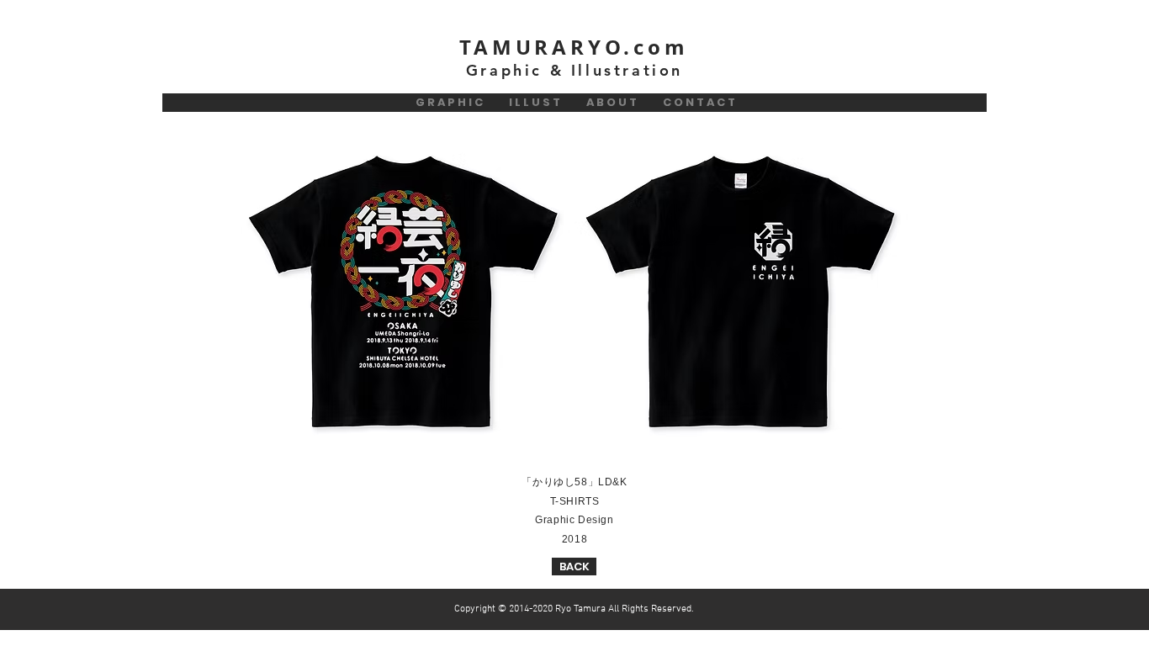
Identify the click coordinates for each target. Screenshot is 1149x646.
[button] (405, 294)
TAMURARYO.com (573, 47)
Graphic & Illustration (574, 70)
